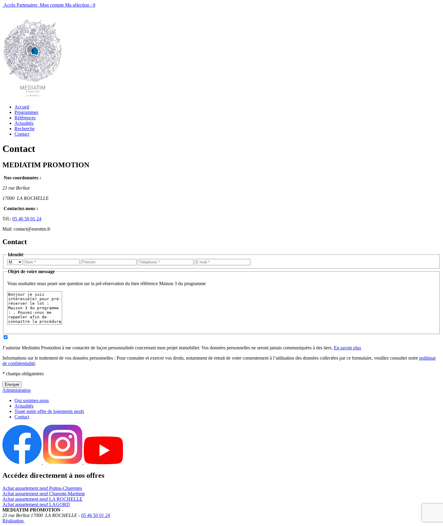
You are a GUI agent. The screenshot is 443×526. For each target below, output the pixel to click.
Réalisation (13, 520)
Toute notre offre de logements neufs (49, 411)
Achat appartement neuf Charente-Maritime (43, 493)
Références (25, 117)
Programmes (26, 112)
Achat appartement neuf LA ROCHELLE (42, 499)
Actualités (23, 123)
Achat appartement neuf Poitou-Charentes (42, 488)
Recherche (24, 128)
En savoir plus (347, 347)
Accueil (21, 106)
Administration (16, 390)
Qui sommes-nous (31, 400)
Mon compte (52, 5)
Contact (21, 134)
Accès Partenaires (20, 5)
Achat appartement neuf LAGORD (36, 504)
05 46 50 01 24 (26, 218)
